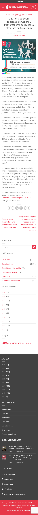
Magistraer (8, 479)
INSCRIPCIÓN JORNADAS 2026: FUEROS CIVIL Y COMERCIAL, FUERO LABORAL (20, 458)
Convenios (6, 276)
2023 (3, 304)
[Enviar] (34, 247)
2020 (3, 317)
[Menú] (3, 7)
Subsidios (5, 421)
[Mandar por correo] (21, 208)
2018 (3, 325)
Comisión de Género (9, 272)
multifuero (25, 343)
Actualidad (6, 259)
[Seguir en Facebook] (16, 1)
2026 (3, 292)
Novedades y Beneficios (11, 280)
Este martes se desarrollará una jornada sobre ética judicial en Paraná (9, 223)
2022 (3, 309)
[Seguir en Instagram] (18, 1)
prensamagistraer (19, 35)
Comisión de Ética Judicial (11, 268)
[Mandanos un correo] (20, 1)
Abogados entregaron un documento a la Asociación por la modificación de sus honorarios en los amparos (27, 223)
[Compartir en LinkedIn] (28, 208)
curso (6, 343)
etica (11, 343)
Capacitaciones (7, 264)
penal (30, 343)
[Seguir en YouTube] (22, 1)
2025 (3, 296)
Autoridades (6, 409)
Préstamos (6, 417)
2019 (3, 321)
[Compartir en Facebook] (13, 208)
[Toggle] (35, 260)
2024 (3, 300)
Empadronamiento (9, 434)
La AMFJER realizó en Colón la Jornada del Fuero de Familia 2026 (21, 448)
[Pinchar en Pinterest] (24, 208)
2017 (3, 329)
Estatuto (5, 413)
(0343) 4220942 (9, 474)
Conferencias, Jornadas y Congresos (23, 15)
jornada (17, 343)
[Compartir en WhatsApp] (9, 208)
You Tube (8, 489)
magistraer (8, 484)
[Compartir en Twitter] (17, 208)
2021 (3, 313)
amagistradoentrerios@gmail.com (15, 197)
